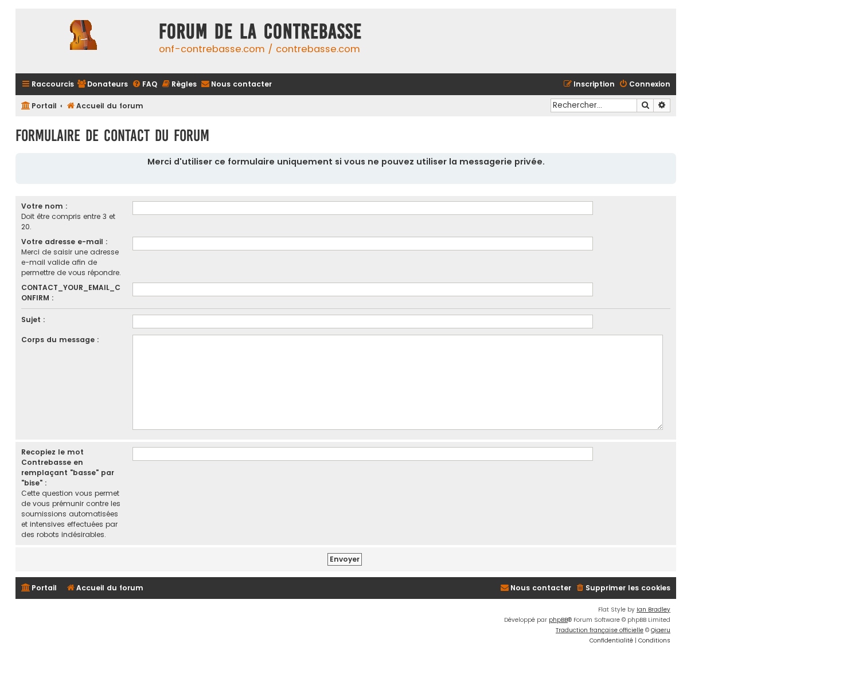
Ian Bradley (653, 609)
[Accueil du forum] (84, 40)
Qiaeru (660, 630)
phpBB (558, 620)
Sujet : (33, 319)
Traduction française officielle (599, 630)
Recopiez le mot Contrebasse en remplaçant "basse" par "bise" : (67, 467)
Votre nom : (44, 206)
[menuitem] (102, 84)
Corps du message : (60, 339)
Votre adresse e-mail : (64, 241)
